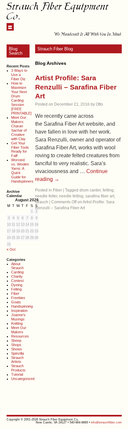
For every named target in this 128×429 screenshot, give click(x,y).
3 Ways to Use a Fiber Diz (19, 74)
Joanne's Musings (18, 317)
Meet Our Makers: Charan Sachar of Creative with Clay (19, 128)
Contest (17, 281)
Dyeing (16, 285)
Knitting (17, 323)
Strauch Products (18, 368)
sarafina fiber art (99, 196)
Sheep (16, 340)
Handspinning (22, 306)
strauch (41, 202)
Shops (16, 345)
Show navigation (10, 27)
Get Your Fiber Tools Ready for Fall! (20, 149)
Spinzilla (17, 353)
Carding (17, 272)
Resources (20, 336)
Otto (99, 104)
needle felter (46, 196)
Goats (16, 302)
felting (108, 190)
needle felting (71, 196)
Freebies (18, 298)
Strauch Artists (17, 360)
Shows (16, 349)
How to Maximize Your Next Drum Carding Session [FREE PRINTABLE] (21, 98)
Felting (16, 289)
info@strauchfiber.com (106, 422)
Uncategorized (22, 379)
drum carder (90, 190)
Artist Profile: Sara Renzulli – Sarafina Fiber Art (76, 87)
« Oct (11, 249)
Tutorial (17, 374)
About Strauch (17, 266)
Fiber (15, 293)
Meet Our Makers (18, 330)
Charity (17, 276)
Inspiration (19, 311)
